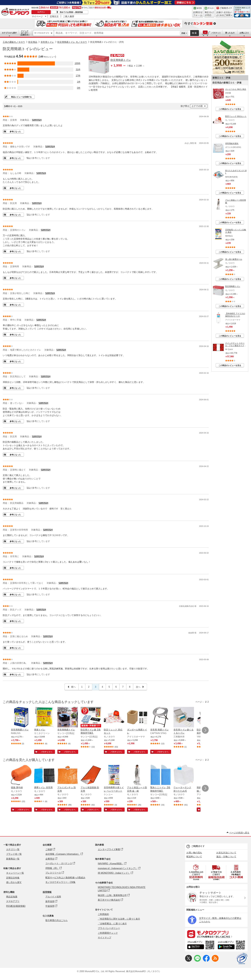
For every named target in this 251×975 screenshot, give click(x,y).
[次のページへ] (205, 730)
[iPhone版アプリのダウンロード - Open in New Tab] (200, 945)
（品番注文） (24, 33)
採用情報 (47, 892)
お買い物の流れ (194, 852)
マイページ (37, 16)
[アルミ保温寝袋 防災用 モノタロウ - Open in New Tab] (91, 775)
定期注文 (54, 16)
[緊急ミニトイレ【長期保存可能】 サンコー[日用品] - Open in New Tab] (160, 775)
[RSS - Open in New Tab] (215, 961)
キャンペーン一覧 (15, 873)
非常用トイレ (47, 42)
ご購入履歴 (68, 16)
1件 (78, 81)
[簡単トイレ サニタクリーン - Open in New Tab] (44, 717)
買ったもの (230, 33)
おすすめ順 (197, 106)
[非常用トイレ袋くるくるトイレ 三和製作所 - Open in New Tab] (183, 717)
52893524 (36, 120)
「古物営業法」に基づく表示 (112, 923)
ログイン (41, 12)
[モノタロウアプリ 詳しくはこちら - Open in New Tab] (216, 934)
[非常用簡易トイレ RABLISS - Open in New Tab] (21, 717)
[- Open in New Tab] (196, 872)
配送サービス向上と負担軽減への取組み (65, 877)
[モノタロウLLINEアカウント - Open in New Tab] (197, 961)
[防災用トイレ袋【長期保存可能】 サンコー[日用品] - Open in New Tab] (91, 717)
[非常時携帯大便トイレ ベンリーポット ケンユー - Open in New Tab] (114, 775)
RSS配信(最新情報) (15, 906)
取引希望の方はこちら (56, 920)
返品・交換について (226, 856)
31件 (78, 69)
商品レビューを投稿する (21, 97)
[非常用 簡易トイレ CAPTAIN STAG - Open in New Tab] (160, 717)
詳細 (183, 33)
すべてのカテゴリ (41, 33)
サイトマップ (104, 937)
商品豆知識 (11, 896)
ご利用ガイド (198, 846)
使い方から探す (14, 882)
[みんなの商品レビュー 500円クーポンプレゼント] (228, 73)
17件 (78, 75)
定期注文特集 (12, 877)
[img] (16, 12)
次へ (138, 687)
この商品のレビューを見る (230, 109)
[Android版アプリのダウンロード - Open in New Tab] (232, 945)
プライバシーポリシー (109, 928)
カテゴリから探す (9, 33)
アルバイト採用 (53, 896)
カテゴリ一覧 (12, 849)
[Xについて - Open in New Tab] (188, 961)
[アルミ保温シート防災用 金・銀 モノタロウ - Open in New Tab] (137, 775)
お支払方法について (226, 852)
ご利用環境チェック (108, 933)
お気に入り (244, 33)
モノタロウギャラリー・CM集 (60, 882)
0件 (78, 88)
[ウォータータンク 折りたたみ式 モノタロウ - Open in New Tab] (183, 775)
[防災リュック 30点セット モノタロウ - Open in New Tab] (114, 717)
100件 (77, 63)
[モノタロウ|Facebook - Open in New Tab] (206, 961)
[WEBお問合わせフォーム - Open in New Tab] (197, 12)
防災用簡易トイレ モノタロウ (72, 42)
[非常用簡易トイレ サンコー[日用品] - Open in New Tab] (67, 717)
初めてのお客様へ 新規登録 (71, 12)
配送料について (194, 856)
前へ (73, 687)
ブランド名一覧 (14, 854)
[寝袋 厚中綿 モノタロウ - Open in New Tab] (21, 775)
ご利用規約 (103, 914)
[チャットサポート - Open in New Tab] (209, 12)
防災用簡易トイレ (120, 59)
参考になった (15, 131)
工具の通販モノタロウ (14, 42)
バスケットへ (46, 752)
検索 (194, 33)
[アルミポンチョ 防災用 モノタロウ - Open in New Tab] (67, 775)
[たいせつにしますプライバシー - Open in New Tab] (242, 958)
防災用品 (32, 42)
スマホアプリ (12, 901)
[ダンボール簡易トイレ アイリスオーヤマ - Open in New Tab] (137, 717)
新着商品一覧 (12, 858)
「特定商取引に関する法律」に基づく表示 (119, 919)
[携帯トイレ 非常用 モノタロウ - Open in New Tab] (44, 775)
